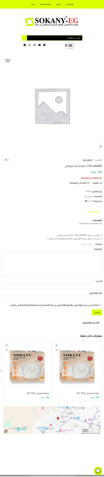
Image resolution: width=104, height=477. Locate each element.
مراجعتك (97, 249)
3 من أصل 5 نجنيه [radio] (87, 244)
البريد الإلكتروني (95, 293)
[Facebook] (44, 45)
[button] (70, 45)
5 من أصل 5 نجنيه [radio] (82, 244)
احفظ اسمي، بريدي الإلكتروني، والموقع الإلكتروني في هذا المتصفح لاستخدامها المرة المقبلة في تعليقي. (54, 305)
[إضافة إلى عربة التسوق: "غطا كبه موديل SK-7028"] (56, 345)
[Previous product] (8, 160)
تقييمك (98, 244)
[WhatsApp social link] (89, 201)
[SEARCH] (24, 38)
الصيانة (58, 4)
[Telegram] (25, 45)
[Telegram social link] (86, 201)
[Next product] (3, 160)
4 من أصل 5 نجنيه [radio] (84, 244)
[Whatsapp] (30, 45)
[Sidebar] (100, 146)
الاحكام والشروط (45, 4)
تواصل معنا (69, 4)
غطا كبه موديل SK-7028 (88, 393)
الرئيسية (98, 160)
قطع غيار (87, 160)
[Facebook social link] (92, 201)
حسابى (33, 4)
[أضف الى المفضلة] (56, 350)
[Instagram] (35, 45)
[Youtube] (39, 45)
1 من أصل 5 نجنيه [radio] (91, 244)
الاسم (98, 281)
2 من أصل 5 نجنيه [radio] (89, 244)
